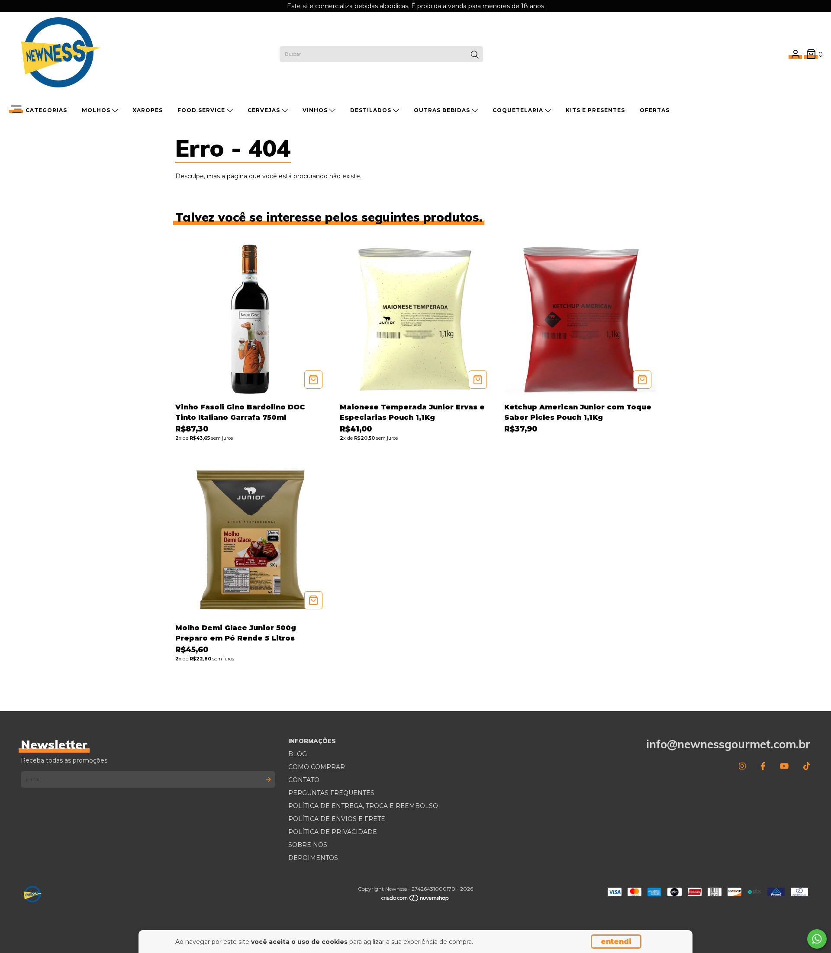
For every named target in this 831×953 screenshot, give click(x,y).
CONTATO (303, 780)
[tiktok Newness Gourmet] (806, 766)
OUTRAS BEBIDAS (443, 110)
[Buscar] (475, 55)
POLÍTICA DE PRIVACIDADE (332, 832)
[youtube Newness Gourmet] (784, 766)
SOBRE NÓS (307, 845)
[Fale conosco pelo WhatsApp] (817, 939)
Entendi (616, 941)
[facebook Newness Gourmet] (762, 766)
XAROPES (147, 110)
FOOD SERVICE (202, 110)
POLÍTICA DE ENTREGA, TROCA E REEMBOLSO (363, 806)
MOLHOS (97, 110)
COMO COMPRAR (316, 767)
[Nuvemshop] (415, 900)
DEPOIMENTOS (313, 858)
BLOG (297, 754)
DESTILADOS (371, 110)
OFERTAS (655, 110)
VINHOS (316, 110)
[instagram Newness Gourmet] (742, 766)
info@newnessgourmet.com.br (728, 744)
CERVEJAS (265, 110)
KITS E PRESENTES (595, 110)
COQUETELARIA (519, 110)
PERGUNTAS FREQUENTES (331, 793)
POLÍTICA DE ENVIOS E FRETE (336, 819)
